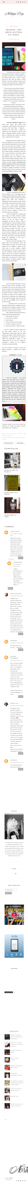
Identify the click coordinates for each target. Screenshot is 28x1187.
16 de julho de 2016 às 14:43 (16, 762)
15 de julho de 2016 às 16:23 (16, 643)
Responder (21, 557)
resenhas (4, 437)
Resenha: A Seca (15, 1096)
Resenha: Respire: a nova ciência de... (11, 493)
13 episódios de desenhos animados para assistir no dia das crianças (17, 1082)
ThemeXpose (9, 1179)
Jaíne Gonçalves (16, 593)
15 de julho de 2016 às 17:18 (16, 660)
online (5, 1119)
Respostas (11, 559)
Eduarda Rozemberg (14, 657)
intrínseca (4, 435)
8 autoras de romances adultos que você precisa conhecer (17, 1044)
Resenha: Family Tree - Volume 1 (10, 515)
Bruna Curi (14, 703)
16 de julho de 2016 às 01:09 (16, 705)
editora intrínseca (14, 26)
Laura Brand (13, 39)
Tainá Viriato (15, 531)
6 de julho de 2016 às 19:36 (16, 596)
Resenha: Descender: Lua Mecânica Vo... (11, 471)
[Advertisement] (14, 1011)
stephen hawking (11, 437)
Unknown (13, 640)
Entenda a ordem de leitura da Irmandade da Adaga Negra (16, 1036)
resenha (10, 435)
